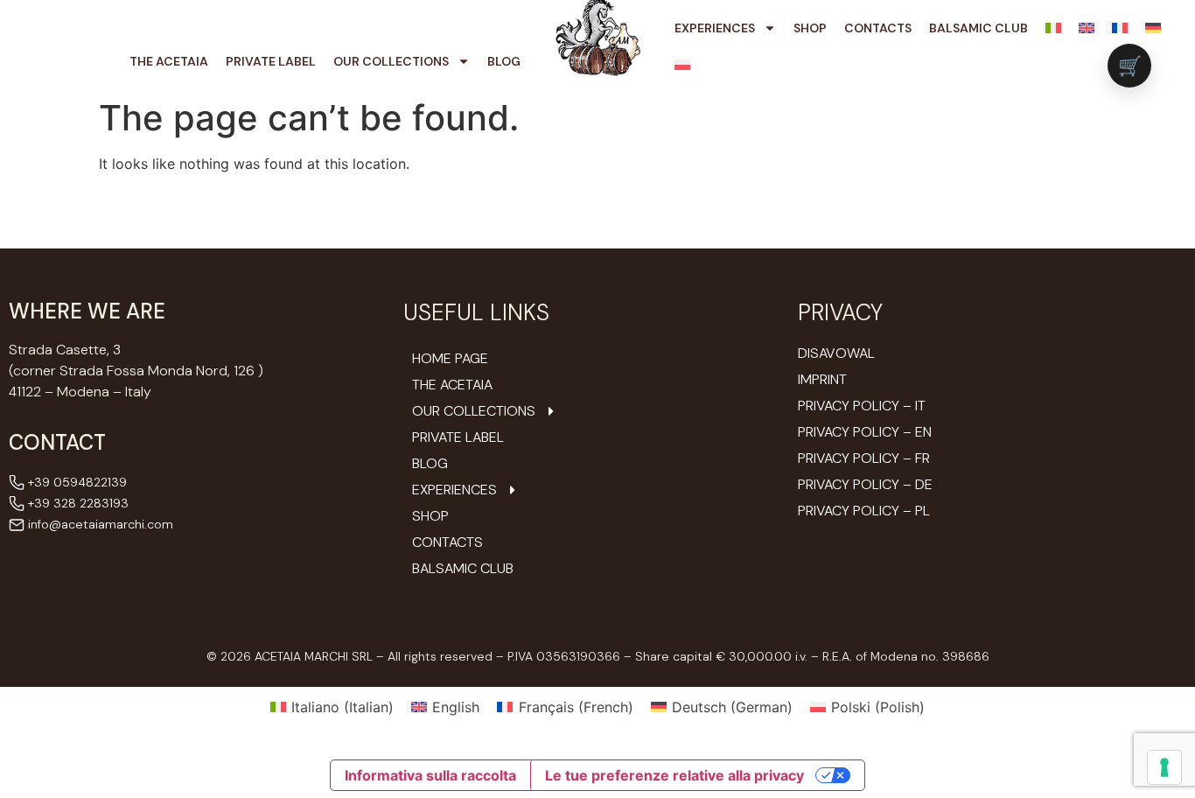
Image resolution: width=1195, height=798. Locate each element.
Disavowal (836, 353)
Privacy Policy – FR (864, 458)
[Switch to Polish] (682, 64)
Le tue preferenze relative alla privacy (674, 775)
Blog (504, 61)
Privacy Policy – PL (864, 510)
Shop (810, 28)
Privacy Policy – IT (862, 405)
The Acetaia (168, 61)
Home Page (450, 359)
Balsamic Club (978, 28)
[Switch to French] (1119, 28)
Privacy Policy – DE (865, 484)
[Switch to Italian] (1053, 28)
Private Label (271, 61)
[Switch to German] (1153, 28)
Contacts (878, 28)
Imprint (822, 379)
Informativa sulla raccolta (430, 775)
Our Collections (391, 61)
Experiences (714, 28)
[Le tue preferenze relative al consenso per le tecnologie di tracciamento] (1164, 767)
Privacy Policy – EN (865, 432)
